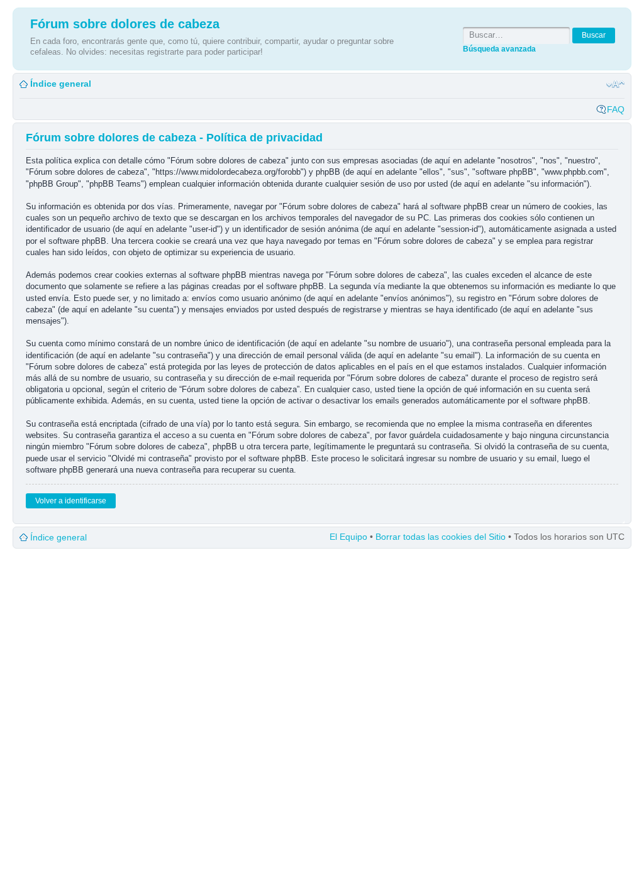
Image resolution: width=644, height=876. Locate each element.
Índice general (60, 84)
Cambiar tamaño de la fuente (615, 84)
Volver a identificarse (70, 500)
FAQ (616, 109)
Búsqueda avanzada (499, 49)
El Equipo (348, 537)
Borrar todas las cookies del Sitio (440, 537)
